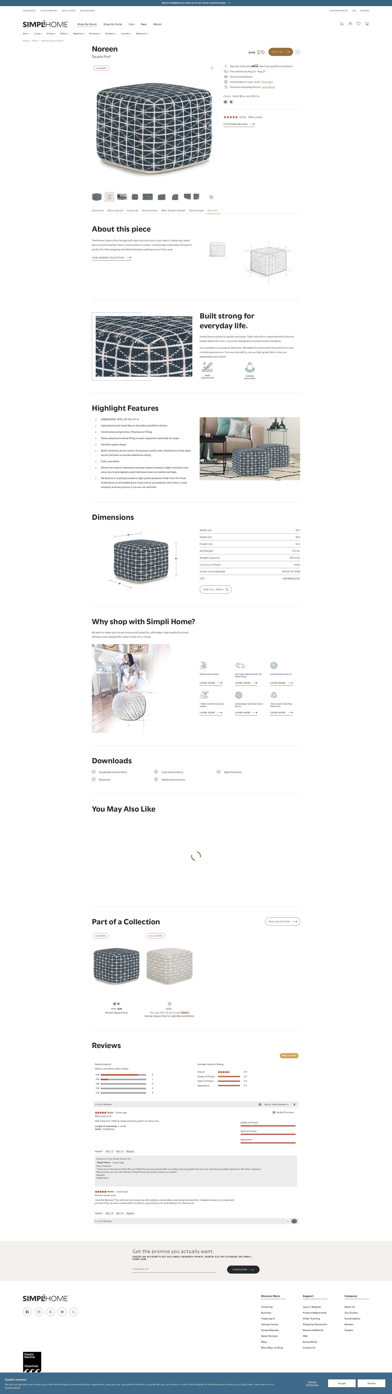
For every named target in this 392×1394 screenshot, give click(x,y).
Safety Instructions (173, 779)
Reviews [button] (213, 210)
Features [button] (133, 210)
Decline (371, 1383)
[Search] (342, 24)
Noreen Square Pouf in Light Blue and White (169, 1016)
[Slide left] (100, 126)
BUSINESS (365, 10)
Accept (342, 1383)
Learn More (207, 682)
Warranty (105, 779)
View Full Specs (213, 589)
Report (130, 1151)
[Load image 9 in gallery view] (211, 197)
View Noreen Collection (108, 257)
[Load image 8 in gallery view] (199, 197)
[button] (297, 51)
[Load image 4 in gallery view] (148, 197)
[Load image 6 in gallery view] (173, 197)
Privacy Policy (12, 1387)
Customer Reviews (236, 124)
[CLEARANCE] (116, 965)
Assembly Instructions (113, 772)
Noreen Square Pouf (116, 1012)
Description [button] (115, 210)
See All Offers (68, 10)
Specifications (233, 772)
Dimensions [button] (150, 210)
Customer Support (339, 10)
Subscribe (240, 1269)
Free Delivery (29, 10)
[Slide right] (208, 126)
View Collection (279, 921)
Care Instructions (172, 772)
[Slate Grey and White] (231, 102)
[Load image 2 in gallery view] (122, 197)
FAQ (354, 10)
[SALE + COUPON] (169, 965)
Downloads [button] (196, 210)
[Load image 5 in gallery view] (160, 197)
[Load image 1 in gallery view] (97, 197)
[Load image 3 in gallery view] (135, 197)
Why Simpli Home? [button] (174, 210)
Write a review (255, 117)
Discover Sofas (87, 10)
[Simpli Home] (46, 23)
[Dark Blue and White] (225, 102)
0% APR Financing (49, 10)
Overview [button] (98, 210)
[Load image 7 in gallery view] (186, 197)
